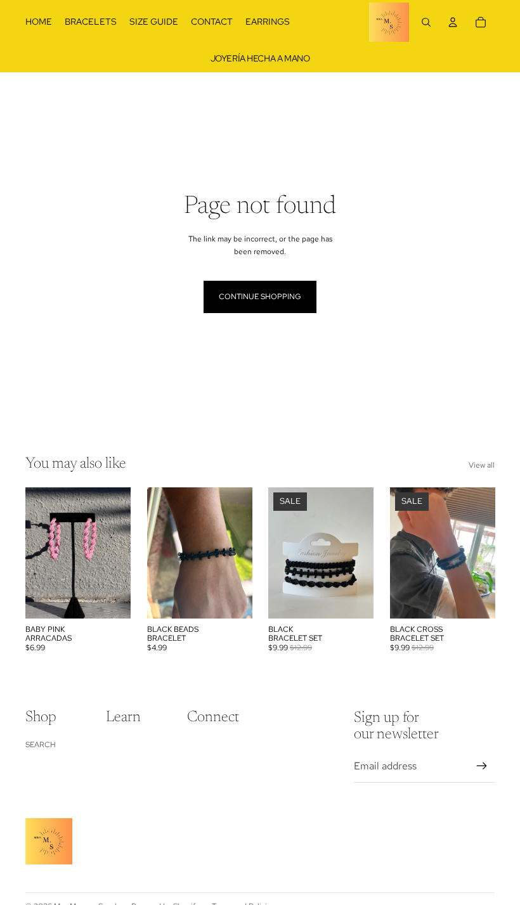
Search (40, 745)
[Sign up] (482, 766)
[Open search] (426, 22)
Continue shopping (260, 297)
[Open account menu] (453, 22)
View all (482, 465)
